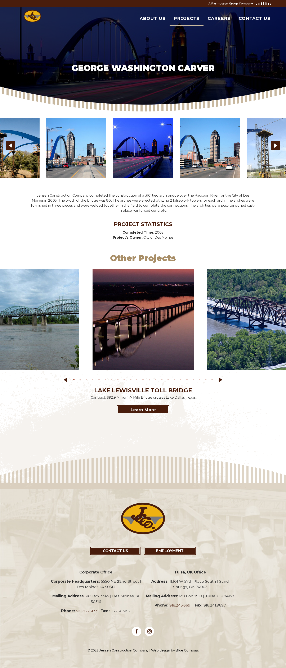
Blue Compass (187, 650)
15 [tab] (163, 380)
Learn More (143, 409)
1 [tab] (75, 380)
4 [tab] (94, 380)
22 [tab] (207, 380)
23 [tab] (213, 380)
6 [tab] (106, 380)
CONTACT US (115, 551)
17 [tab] (175, 380)
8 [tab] (119, 380)
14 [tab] (156, 380)
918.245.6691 (180, 605)
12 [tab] (144, 380)
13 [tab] (150, 380)
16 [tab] (169, 380)
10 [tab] (131, 380)
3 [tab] (87, 380)
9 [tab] (125, 380)
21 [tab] (200, 380)
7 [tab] (112, 380)
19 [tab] (188, 380)
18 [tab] (181, 380)
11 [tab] (137, 380)
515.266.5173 (86, 611)
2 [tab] (81, 380)
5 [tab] (100, 380)
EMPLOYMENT (170, 551)
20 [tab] (194, 380)
